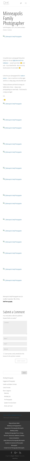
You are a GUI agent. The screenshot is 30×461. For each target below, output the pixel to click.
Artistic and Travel (8, 406)
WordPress (15, 458)
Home (5, 415)
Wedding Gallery (14, 430)
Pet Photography (8, 399)
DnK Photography (7, 27)
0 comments (9, 30)
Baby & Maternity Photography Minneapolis (14, 440)
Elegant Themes (15, 456)
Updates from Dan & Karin (10, 403)
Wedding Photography (8, 378)
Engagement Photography (9, 381)
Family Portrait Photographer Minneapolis (14, 448)
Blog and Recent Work (14, 423)
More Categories (7, 391)
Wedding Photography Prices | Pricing (14, 433)
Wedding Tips (7, 396)
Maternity (6, 393)
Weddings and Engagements (14, 425)
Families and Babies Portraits (10, 384)
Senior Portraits (6, 387)
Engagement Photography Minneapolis (14, 428)
